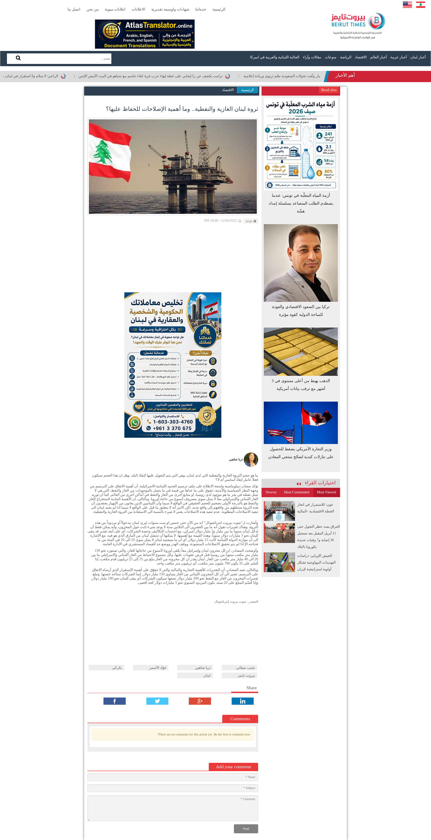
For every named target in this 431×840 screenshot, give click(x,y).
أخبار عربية (398, 57)
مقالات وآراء (312, 57)
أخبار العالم (378, 57)
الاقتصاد (361, 57)
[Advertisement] (173, 258)
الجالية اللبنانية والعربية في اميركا (274, 57)
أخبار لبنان (418, 57)
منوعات (330, 57)
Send (246, 828)
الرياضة (345, 57)
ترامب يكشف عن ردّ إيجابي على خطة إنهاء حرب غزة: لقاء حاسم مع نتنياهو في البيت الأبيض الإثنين (177, 76)
